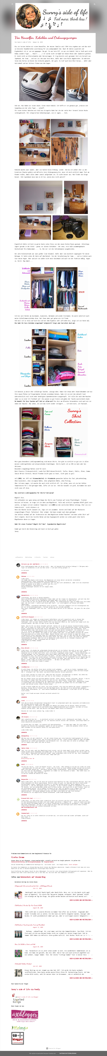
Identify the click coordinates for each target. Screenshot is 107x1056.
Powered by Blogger (54, 1048)
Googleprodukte (49, 862)
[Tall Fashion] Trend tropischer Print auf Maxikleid (29, 925)
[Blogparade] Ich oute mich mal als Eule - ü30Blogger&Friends (33, 886)
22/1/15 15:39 (30, 700)
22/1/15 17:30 (33, 716)
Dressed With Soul (27, 798)
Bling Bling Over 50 (27, 758)
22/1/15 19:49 (33, 735)
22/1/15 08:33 (44, 564)
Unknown (23, 576)
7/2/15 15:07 (33, 813)
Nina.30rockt (25, 648)
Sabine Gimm (25, 748)
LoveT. (23, 700)
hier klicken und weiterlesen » (81, 900)
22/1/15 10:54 (34, 595)
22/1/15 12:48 (34, 648)
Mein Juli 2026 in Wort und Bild (25, 944)
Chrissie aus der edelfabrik (30, 564)
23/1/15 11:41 (32, 779)
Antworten (24, 573)
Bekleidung (28, 557)
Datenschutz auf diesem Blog (33, 877)
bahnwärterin (25, 595)
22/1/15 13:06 (34, 667)
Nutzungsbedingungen (34, 862)
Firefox (14, 857)
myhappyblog (25, 735)
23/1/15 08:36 (29, 764)
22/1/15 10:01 (30, 576)
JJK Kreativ (25, 717)
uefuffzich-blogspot (27, 617)
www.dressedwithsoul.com (29, 807)
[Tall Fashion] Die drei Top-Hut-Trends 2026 (28, 905)
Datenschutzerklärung (18, 862)
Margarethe (24, 779)
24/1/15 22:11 (37, 798)
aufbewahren (19, 557)
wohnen (52, 557)
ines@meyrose (25, 667)
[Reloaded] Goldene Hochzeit (23, 964)
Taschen (45, 557)
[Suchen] (95, 4)
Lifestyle (38, 557)
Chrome (21, 857)
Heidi (23, 764)
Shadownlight (25, 813)
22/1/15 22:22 (33, 748)
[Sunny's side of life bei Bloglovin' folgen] (13, 997)
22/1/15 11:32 (38, 616)
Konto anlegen (73, 864)
